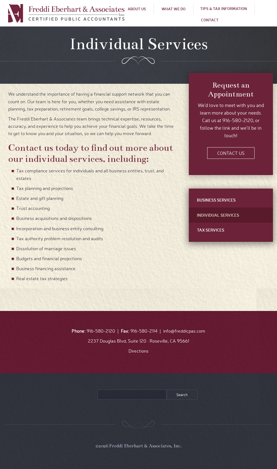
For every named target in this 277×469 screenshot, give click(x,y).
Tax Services (210, 230)
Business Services (216, 200)
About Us (137, 8)
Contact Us (231, 153)
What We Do (173, 8)
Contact (210, 20)
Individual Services (218, 215)
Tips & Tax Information (223, 8)
